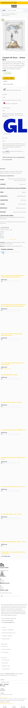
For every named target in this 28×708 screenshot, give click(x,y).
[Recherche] (22, 10)
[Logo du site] (14, 6)
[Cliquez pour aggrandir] (4, 51)
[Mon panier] (26, 10)
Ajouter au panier (8, 78)
